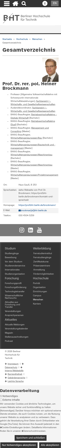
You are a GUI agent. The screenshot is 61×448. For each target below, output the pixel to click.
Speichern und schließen (30, 438)
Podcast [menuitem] (9, 341)
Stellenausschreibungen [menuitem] (16, 337)
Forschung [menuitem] (12, 278)
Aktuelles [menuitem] (11, 319)
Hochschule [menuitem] (41, 278)
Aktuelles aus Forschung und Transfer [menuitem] (12, 304)
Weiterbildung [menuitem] (42, 248)
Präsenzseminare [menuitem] (41, 266)
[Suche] (24, 3)
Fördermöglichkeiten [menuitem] (43, 274)
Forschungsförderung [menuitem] (15, 287)
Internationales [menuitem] (12, 270)
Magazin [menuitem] (9, 333)
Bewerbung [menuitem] (10, 258)
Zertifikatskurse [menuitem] (40, 262)
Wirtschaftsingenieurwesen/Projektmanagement (34, 175)
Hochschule (22, 39)
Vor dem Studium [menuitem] (13, 262)
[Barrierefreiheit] (45, 3)
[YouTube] (39, 231)
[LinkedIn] (30, 231)
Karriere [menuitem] (37, 304)
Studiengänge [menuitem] (12, 253)
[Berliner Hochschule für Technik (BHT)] (29, 18)
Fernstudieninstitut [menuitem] (42, 253)
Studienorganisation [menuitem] (15, 274)
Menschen (37, 39)
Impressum (13, 364)
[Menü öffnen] (6, 4)
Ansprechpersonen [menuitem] (14, 315)
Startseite (7, 39)
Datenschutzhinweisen (34, 431)
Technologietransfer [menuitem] (15, 292)
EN (55, 3)
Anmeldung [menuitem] (39, 270)
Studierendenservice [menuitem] (15, 266)
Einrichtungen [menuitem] (40, 292)
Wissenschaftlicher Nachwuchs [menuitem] (14, 297)
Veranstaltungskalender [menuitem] (16, 329)
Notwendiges (10, 396)
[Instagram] (21, 231)
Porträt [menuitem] (36, 283)
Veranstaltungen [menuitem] (13, 311)
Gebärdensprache (16, 378)
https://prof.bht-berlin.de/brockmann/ (37, 205)
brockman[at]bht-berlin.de (34, 211)
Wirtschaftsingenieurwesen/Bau (26, 138)
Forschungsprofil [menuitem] (13, 283)
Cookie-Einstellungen (12, 428)
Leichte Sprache (16, 381)
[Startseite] (15, 4)
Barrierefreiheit (15, 374)
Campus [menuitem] (37, 296)
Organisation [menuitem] (39, 287)
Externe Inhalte (11, 400)
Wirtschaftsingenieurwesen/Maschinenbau (31, 155)
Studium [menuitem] (10, 248)
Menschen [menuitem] (38, 300)
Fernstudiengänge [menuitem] (42, 258)
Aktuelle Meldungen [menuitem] (15, 325)
